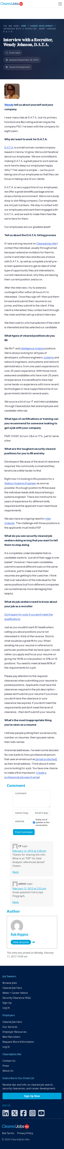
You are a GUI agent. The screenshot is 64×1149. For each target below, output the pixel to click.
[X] (14, 1112)
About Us (7, 1070)
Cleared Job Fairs (12, 988)
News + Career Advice (15, 993)
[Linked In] (5, 1112)
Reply (15, 872)
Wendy (9, 104)
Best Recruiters (11, 1036)
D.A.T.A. (9, 147)
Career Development (41, 26)
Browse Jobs (9, 983)
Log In (6, 1007)
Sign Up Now (32, 1096)
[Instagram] (32, 1112)
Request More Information (18, 1041)
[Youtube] (41, 1112)
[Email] (33, 942)
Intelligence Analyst (32, 348)
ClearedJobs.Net (46, 243)
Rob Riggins (19, 934)
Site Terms (8, 1133)
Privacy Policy (25, 1133)
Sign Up (7, 1002)
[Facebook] (23, 1112)
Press (5, 1065)
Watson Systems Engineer (20, 483)
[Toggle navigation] (60, 4)
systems (49, 357)
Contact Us (8, 1060)
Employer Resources (14, 1032)
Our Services (9, 1027)
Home (23, 26)
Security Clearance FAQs (16, 997)
